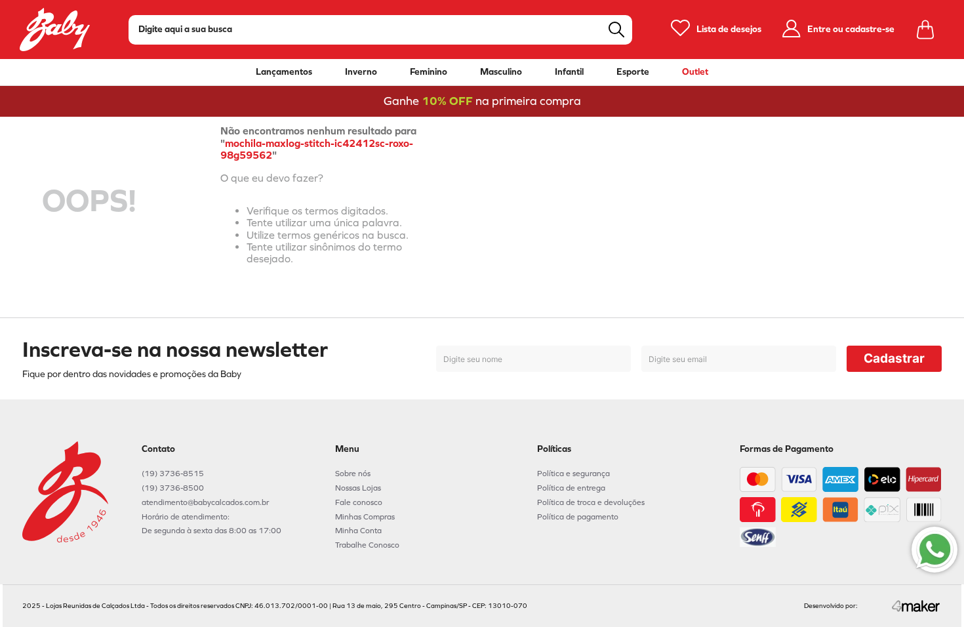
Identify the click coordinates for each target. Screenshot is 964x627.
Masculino (501, 72)
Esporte (632, 72)
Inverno (361, 72)
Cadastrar (894, 358)
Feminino (428, 72)
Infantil (569, 72)
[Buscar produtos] (616, 29)
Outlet (695, 72)
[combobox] (380, 30)
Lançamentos (284, 72)
